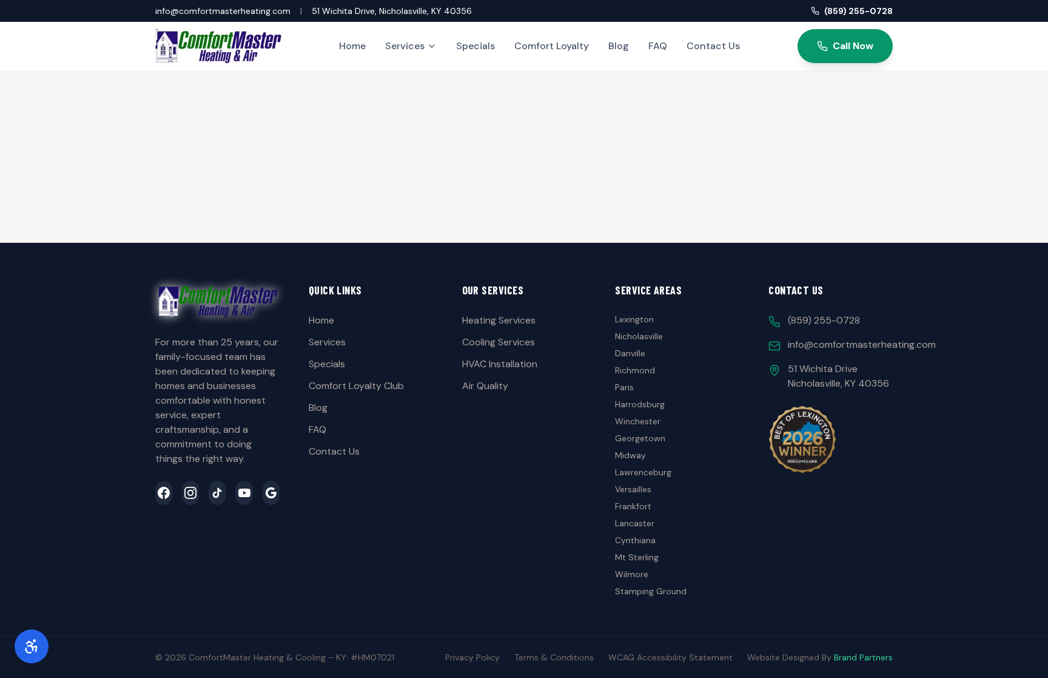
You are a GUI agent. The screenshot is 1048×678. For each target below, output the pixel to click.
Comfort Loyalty (551, 45)
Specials (475, 45)
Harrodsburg (640, 404)
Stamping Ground (651, 591)
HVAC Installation (499, 364)
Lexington (634, 319)
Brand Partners (863, 657)
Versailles (633, 489)
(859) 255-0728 (858, 10)
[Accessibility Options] (32, 646)
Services (405, 45)
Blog (618, 45)
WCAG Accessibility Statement (670, 657)
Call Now (853, 45)
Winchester (637, 421)
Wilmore (631, 574)
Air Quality (485, 385)
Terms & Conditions (554, 657)
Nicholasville (639, 336)
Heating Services (499, 320)
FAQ (657, 45)
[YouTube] (243, 493)
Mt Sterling (637, 557)
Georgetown (640, 438)
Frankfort (633, 506)
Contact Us (713, 45)
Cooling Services (498, 342)
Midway (630, 455)
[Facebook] (163, 493)
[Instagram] (190, 493)
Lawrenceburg (643, 472)
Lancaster (634, 523)
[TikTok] (217, 493)
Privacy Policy (472, 657)
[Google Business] (271, 493)
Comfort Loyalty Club (356, 385)
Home (352, 45)
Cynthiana (635, 540)
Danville (630, 353)
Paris (624, 387)
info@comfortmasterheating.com (223, 10)
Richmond (635, 370)
